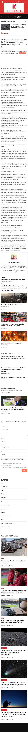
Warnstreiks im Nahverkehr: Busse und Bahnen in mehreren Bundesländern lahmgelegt (13, 324)
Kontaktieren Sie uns (5, 505)
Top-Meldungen (4, 486)
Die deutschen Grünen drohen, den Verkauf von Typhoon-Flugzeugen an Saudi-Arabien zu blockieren (13, 369)
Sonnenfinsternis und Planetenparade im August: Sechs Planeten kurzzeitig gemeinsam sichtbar (13, 714)
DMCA (2, 519)
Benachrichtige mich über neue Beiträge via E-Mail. (14, 467)
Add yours (23, 421)
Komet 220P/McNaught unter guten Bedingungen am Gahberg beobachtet (19, 26)
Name (2, 438)
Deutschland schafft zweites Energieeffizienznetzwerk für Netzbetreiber (11, 389)
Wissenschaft (3, 648)
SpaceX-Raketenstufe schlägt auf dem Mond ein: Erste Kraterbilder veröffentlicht (13, 653)
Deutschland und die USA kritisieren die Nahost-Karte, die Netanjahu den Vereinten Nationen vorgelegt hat (13, 409)
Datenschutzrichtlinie (5, 527)
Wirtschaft (3, 494)
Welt (2, 490)
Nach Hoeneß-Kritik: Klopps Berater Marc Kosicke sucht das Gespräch (12, 622)
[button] (25, 21)
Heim (2, 482)
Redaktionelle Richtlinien (6, 523)
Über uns (3, 512)
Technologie (3, 497)
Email (2, 444)
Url (1, 451)
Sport (2, 501)
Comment (3, 426)
